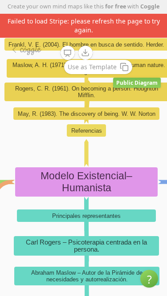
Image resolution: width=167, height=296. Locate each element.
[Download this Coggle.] (85, 53)
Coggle (149, 6)
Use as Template (92, 67)
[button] (149, 279)
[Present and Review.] (68, 53)
